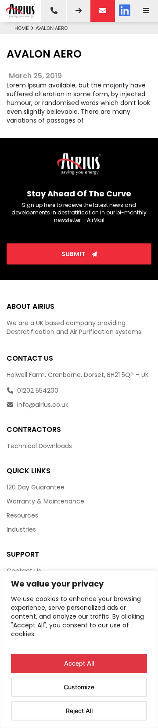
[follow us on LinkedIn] (124, 11)
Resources (22, 515)
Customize (79, 687)
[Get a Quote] (78, 11)
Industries (21, 529)
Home (21, 28)
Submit (73, 254)
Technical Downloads (39, 446)
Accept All (79, 663)
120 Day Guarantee (36, 487)
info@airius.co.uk (41, 404)
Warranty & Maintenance (45, 501)
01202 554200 (36, 390)
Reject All (79, 710)
